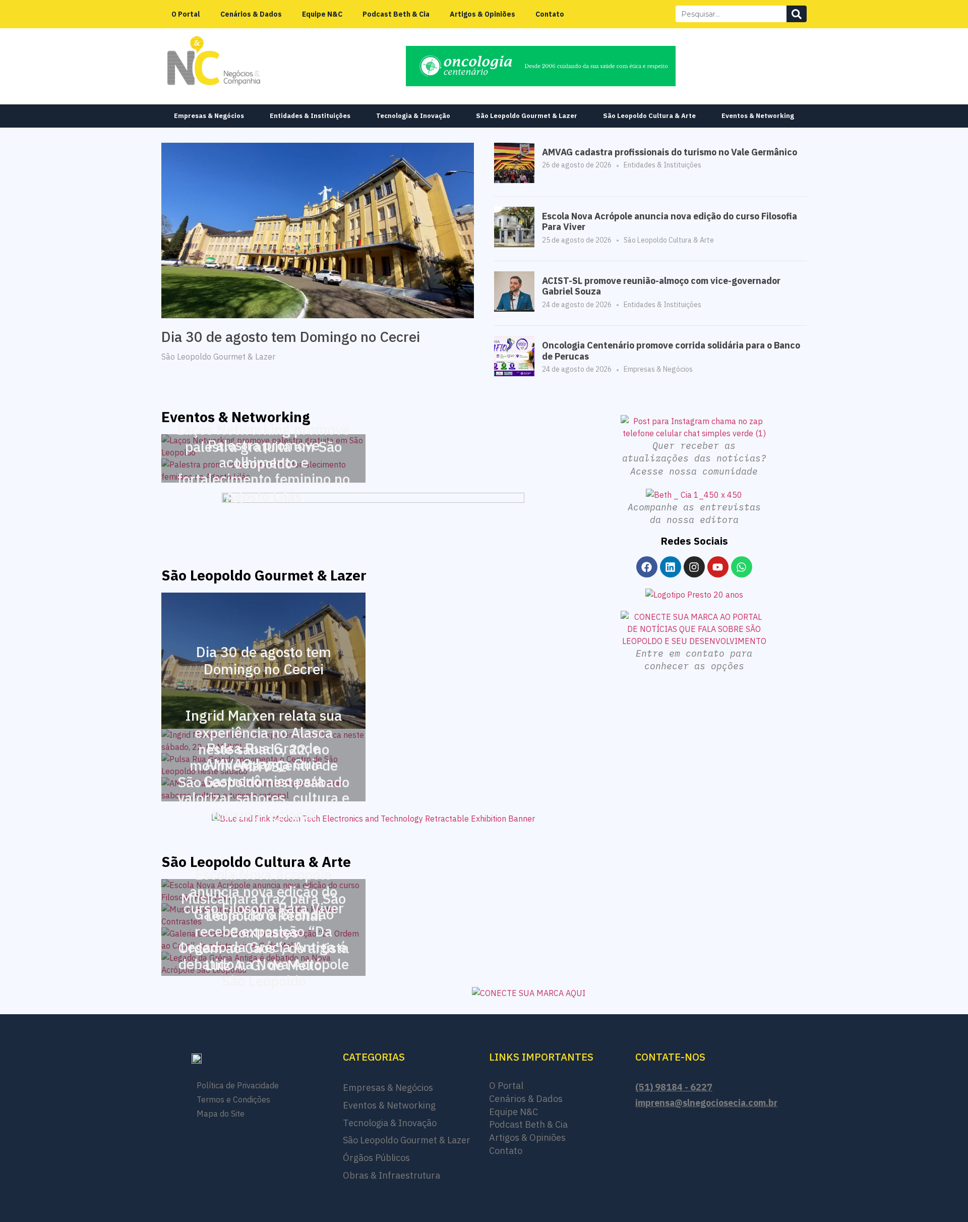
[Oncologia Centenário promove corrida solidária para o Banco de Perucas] (514, 373)
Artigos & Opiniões (482, 14)
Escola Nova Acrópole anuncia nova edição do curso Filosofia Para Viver (669, 221)
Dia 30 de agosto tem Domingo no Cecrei (290, 336)
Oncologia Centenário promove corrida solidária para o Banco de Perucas (671, 350)
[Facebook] (646, 566)
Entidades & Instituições (310, 115)
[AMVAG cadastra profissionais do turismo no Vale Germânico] (514, 180)
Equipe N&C (322, 14)
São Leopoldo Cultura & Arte (649, 115)
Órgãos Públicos (376, 1157)
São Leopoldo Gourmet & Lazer (526, 115)
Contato (549, 14)
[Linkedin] (670, 566)
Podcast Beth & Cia (396, 14)
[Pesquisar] (796, 14)
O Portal (185, 14)
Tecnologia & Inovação (413, 115)
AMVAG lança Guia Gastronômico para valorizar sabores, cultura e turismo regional (263, 789)
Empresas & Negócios (209, 115)
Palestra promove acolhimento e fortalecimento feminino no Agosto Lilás (263, 470)
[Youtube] (718, 566)
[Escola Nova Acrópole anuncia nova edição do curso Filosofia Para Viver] (514, 244)
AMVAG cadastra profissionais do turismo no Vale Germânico (669, 152)
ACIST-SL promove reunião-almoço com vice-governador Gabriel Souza (661, 286)
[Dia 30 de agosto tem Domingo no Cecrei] (317, 229)
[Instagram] (694, 566)
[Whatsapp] (741, 566)
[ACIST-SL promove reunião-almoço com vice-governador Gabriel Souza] (514, 309)
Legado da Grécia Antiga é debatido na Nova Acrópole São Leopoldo (263, 964)
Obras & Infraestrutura (391, 1175)
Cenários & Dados (251, 14)
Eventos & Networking (757, 115)
